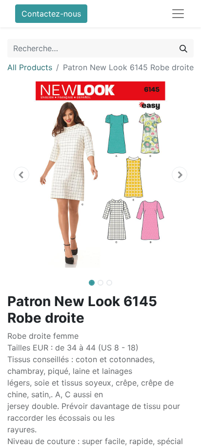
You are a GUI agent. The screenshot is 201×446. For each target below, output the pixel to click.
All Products (29, 67)
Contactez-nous (51, 14)
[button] (21, 174)
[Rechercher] (183, 48)
